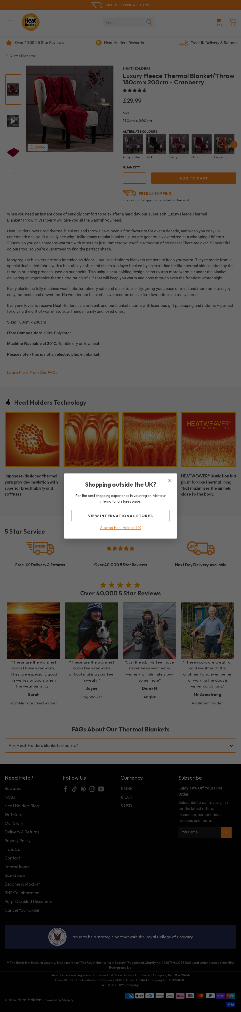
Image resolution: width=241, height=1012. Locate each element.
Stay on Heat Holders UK (120, 528)
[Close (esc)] (170, 480)
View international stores (120, 515)
